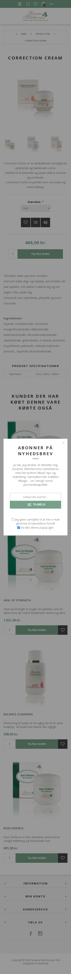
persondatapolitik (35, 485)
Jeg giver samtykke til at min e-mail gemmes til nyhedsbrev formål (37, 521)
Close (63, 443)
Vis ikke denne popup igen (37, 527)
